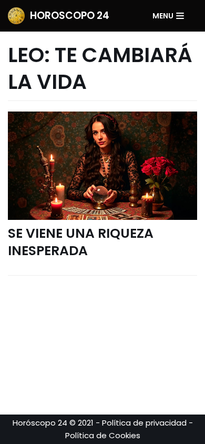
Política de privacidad (144, 422)
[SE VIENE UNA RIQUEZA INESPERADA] (102, 166)
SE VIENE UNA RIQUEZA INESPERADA (80, 242)
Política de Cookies (102, 435)
